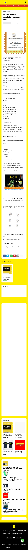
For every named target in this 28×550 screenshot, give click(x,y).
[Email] (17, 256)
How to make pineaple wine (11, 170)
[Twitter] (7, 256)
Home (2, 6)
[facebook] (7, 538)
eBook (8, 11)
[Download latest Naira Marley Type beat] (20, 445)
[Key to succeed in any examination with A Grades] (7, 269)
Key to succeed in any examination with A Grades (7, 276)
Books (14, 6)
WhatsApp (5, 247)
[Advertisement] (14, 360)
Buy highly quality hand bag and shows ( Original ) (13, 510)
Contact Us (23, 544)
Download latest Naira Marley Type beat (19, 452)
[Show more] (21, 256)
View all (9, 261)
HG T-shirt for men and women (7, 452)
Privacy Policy (16, 544)
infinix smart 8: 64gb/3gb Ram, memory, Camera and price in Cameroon (20, 435)
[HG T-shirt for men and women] (8, 445)
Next (24, 300)
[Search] (26, 2)
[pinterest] (20, 538)
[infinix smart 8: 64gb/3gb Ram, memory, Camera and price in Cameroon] (20, 427)
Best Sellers (9, 6)
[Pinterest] (14, 256)
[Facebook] (4, 256)
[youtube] (14, 538)
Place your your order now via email (11, 239)
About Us (9, 544)
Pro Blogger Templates (16, 547)
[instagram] (17, 538)
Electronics (20, 6)
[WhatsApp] (11, 256)
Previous (4, 300)
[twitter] (10, 538)
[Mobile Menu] (2, 2)
